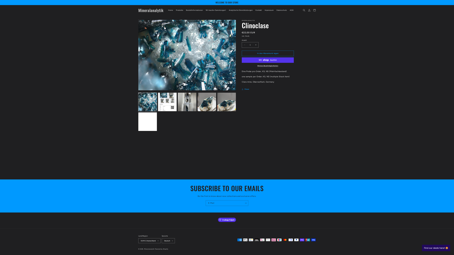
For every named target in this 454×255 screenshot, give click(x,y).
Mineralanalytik (149, 249)
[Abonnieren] (245, 203)
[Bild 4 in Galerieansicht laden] (207, 102)
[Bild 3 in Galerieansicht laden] (187, 102)
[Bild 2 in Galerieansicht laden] (167, 102)
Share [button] (246, 89)
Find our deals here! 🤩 (436, 247)
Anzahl (244, 40)
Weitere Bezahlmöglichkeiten (267, 66)
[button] (304, 10)
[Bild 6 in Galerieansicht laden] (147, 121)
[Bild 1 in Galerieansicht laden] (147, 102)
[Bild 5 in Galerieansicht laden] (226, 102)
